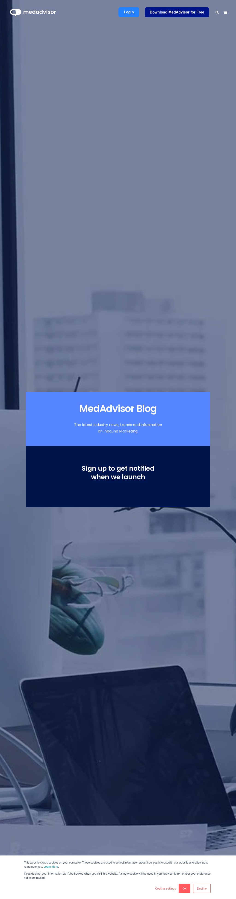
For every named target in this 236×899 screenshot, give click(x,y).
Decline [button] (202, 888)
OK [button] (184, 888)
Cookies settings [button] (165, 888)
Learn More (51, 866)
